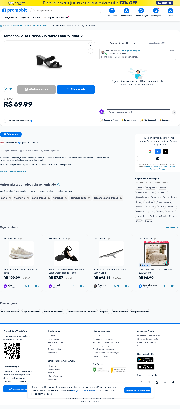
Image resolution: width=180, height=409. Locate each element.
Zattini (152, 216)
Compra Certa (169, 197)
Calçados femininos (40, 26)
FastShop (149, 202)
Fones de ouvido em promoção (106, 342)
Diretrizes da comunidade (148, 335)
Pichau (172, 216)
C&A (153, 192)
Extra (138, 202)
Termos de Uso (169, 167)
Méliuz (51, 372)
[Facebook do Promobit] (141, 382)
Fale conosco (53, 339)
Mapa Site (52, 352)
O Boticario (141, 211)
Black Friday (98, 335)
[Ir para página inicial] (2, 26)
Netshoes (172, 207)
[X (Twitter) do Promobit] (149, 382)
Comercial (52, 335)
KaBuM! (162, 216)
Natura (161, 207)
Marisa (139, 207)
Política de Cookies (157, 169)
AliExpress (150, 188)
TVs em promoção (100, 356)
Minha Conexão (55, 376)
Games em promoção (102, 346)
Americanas (141, 192)
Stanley (148, 221)
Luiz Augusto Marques (130, 51)
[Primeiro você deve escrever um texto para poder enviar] (174, 112)
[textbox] (138, 112)
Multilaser (150, 207)
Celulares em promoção (103, 339)
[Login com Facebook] (158, 151)
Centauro (155, 197)
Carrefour (162, 192)
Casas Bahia (141, 197)
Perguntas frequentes (146, 342)
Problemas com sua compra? (149, 346)
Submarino (141, 216)
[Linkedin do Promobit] (165, 382)
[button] (148, 151)
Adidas (139, 188)
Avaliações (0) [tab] (157, 43)
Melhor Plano (54, 369)
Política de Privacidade (153, 167)
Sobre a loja (12, 134)
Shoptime (170, 211)
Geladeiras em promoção (103, 349)
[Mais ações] (90, 44)
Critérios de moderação (147, 339)
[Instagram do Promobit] (157, 382)
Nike (152, 211)
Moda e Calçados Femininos (16, 26)
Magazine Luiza (164, 202)
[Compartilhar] (90, 51)
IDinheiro (52, 366)
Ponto (160, 211)
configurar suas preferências (84, 390)
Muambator (53, 379)
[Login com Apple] (165, 151)
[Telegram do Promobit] (173, 382)
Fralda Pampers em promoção (106, 352)
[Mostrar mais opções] (75, 17)
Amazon (162, 188)
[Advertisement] (54, 212)
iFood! (139, 221)
